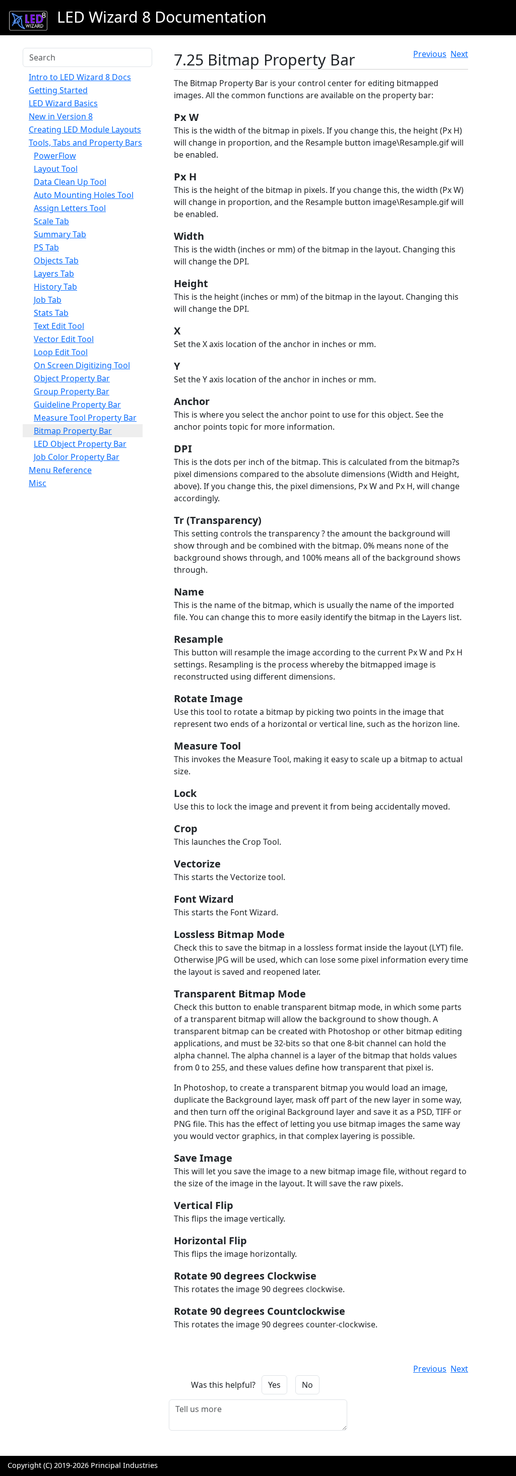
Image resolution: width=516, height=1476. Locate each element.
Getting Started (58, 90)
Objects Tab (56, 260)
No (307, 1384)
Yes (274, 1384)
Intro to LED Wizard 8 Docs (80, 77)
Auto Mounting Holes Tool (84, 194)
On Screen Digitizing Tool (82, 365)
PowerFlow (55, 155)
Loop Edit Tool (61, 352)
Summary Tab (60, 234)
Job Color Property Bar (76, 456)
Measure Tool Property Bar (85, 417)
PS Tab (46, 247)
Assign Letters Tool (70, 208)
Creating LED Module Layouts (85, 129)
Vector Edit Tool (64, 339)
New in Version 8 (61, 116)
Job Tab (47, 299)
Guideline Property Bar (77, 404)
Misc (37, 483)
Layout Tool (56, 168)
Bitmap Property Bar (73, 430)
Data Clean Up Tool (70, 181)
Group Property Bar (71, 391)
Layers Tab (54, 273)
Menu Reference (60, 470)
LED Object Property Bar (80, 443)
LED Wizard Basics (63, 103)
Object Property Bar (72, 378)
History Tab (55, 286)
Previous (429, 53)
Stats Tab (51, 312)
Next (459, 53)
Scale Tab (51, 221)
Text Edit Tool (59, 325)
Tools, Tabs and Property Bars (85, 142)
